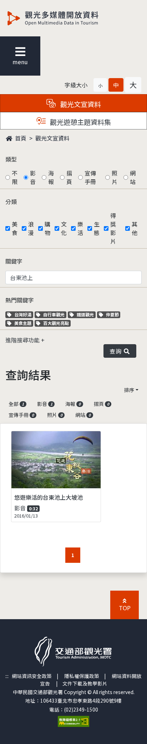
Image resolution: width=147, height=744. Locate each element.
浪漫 (31, 228)
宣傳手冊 (90, 177)
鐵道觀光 (86, 314)
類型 (11, 159)
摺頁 (69, 177)
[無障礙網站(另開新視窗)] (73, 720)
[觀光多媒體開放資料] (64, 18)
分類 (11, 201)
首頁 (20, 138)
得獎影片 (113, 228)
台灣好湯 (23, 314)
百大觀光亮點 (56, 323)
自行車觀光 (54, 314)
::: (7, 675)
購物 (47, 228)
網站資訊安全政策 (32, 675)
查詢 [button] (117, 351)
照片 (114, 177)
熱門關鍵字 (19, 300)
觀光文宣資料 (52, 138)
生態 (97, 228)
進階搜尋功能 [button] (23, 340)
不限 (14, 177)
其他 (134, 228)
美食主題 (23, 323)
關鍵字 (13, 261)
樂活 (80, 228)
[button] (100, 85)
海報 (51, 177)
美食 (14, 228)
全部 (16, 403)
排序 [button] (129, 389)
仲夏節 (113, 314)
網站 (133, 177)
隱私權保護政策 (81, 675)
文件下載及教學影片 (84, 683)
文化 (64, 228)
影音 (33, 177)
